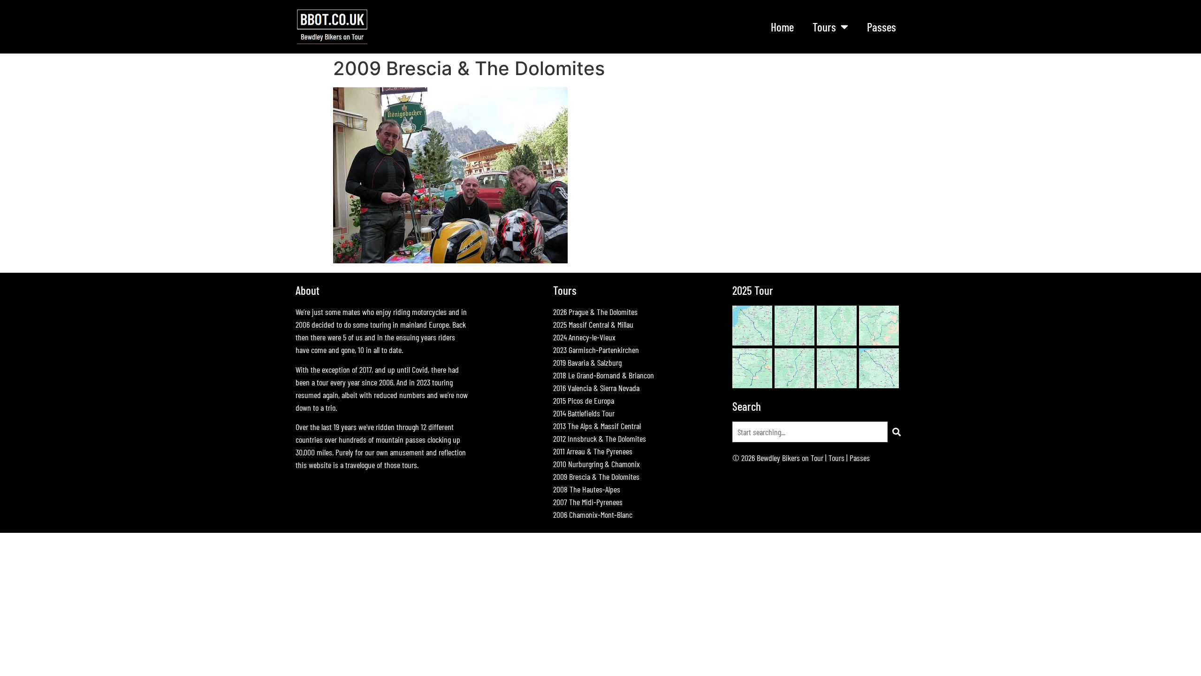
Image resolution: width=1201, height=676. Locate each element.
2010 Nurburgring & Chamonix (596, 464)
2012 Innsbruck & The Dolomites (599, 438)
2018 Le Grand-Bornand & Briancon (603, 375)
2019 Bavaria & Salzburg (587, 362)
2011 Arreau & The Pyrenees (592, 451)
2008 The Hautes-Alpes (586, 489)
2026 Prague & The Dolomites (595, 312)
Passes (881, 27)
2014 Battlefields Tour (584, 413)
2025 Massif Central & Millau (593, 324)
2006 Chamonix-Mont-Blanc (592, 514)
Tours (836, 458)
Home (782, 27)
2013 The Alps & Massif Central (597, 426)
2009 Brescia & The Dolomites (596, 476)
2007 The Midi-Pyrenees (588, 502)
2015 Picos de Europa (583, 400)
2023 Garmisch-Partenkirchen (596, 350)
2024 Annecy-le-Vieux (584, 337)
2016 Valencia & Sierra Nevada (596, 388)
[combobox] (810, 432)
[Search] (896, 432)
